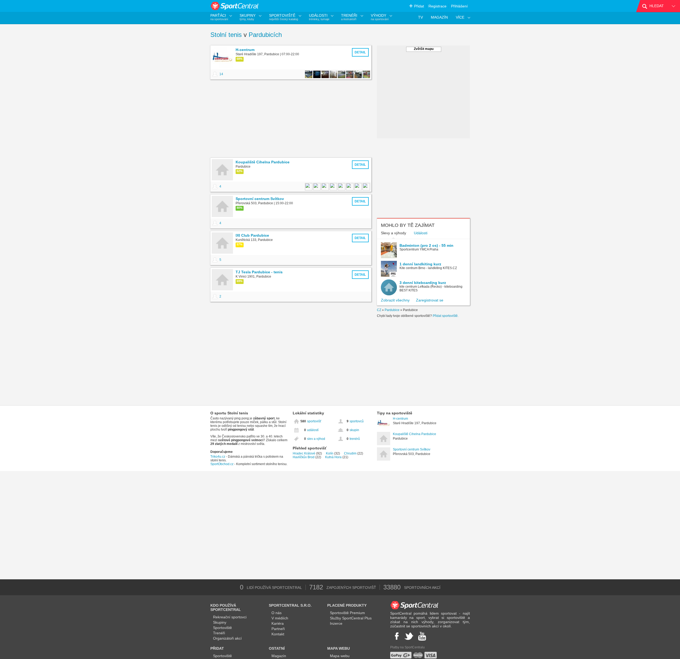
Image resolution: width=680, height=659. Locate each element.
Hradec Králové (304, 453)
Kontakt (277, 634)
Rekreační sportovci (229, 617)
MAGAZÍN (439, 17)
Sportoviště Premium (347, 613)
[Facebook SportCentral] (396, 636)
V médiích (279, 618)
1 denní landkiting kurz (420, 264)
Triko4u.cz (217, 456)
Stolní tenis (226, 34)
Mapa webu (340, 656)
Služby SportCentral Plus (351, 618)
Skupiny (219, 622)
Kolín (329, 453)
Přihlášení (459, 6)
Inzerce (336, 623)
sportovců (357, 421)
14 (221, 74)
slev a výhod (316, 439)
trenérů (355, 439)
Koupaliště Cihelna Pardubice (414, 434)
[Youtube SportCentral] (422, 636)
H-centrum (400, 418)
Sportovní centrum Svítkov (411, 449)
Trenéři (219, 633)
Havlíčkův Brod (303, 457)
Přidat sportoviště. (445, 316)
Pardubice (392, 310)
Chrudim (350, 453)
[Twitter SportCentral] (408, 636)
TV (420, 17)
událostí (312, 430)
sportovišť (314, 421)
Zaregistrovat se (429, 300)
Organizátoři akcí (227, 638)
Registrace (437, 6)
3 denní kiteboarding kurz (423, 282)
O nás (276, 613)
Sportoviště (222, 628)
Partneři (278, 629)
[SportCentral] (235, 6)
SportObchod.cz (222, 464)
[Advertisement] (290, 119)
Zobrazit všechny (395, 300)
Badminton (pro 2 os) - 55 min (426, 245)
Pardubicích (265, 34)
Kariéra (277, 623)
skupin (354, 430)
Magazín (278, 656)
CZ (379, 310)
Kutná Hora (333, 457)
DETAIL (360, 52)
